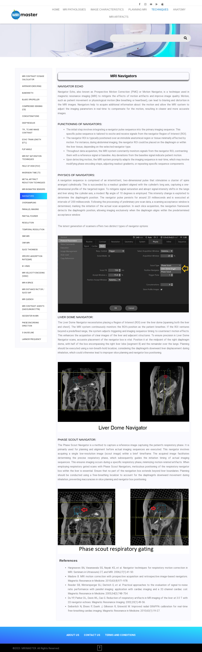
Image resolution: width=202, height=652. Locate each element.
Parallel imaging (30, 209)
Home (56, 9)
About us (72, 635)
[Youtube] (151, 4)
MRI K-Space (27, 283)
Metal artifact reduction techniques (33, 181)
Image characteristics (107, 9)
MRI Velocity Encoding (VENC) (33, 274)
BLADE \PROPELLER (30, 100)
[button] (75, 9)
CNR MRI (26, 243)
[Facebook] (139, 4)
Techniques (160, 9)
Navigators (28, 196)
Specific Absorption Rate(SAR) (32, 257)
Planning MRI (137, 9)
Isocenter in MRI (30, 316)
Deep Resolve (28, 123)
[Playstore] (156, 4)
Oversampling (29, 203)
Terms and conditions (120, 635)
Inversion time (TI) (31, 173)
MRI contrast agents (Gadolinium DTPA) (33, 307)
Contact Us (92, 635)
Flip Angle (27, 149)
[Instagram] (145, 4)
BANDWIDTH (27, 93)
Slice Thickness (30, 249)
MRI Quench (27, 299)
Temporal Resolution (33, 229)
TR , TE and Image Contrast (30, 131)
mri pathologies (74, 9)
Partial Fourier (30, 216)
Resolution (28, 223)
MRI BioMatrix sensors (33, 189)
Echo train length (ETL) (31, 141)
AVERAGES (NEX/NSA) (31, 86)
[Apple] (162, 4)
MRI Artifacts (118, 16)
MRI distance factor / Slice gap (33, 291)
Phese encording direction (30, 324)
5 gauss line (28, 333)
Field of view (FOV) (31, 166)
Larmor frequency (31, 339)
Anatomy (179, 9)
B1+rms (26, 266)
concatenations (30, 116)
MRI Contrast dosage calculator (33, 78)
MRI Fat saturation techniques (32, 157)
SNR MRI (26, 236)
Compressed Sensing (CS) (32, 108)
